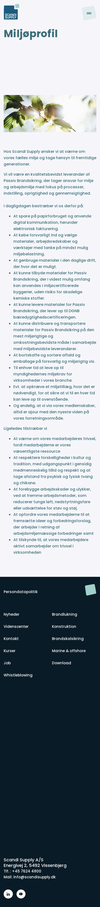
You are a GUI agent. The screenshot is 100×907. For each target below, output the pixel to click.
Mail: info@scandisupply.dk (30, 877)
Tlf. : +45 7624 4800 (22, 871)
